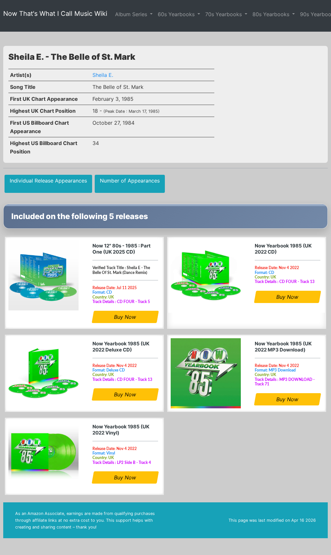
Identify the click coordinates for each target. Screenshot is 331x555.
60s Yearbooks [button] (177, 14)
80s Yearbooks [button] (271, 14)
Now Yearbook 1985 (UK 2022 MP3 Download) (283, 346)
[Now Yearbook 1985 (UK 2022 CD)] (206, 275)
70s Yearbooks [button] (224, 14)
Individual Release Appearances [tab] (48, 180)
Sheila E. (102, 75)
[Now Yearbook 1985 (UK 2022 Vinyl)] (43, 456)
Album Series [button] (132, 14)
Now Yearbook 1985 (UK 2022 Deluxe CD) (120, 346)
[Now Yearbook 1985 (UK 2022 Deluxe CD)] (43, 373)
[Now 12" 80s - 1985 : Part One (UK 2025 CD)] (43, 275)
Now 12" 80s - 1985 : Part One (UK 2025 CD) (121, 249)
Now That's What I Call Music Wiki (55, 13)
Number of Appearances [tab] (130, 180)
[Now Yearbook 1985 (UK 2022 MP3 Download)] (206, 373)
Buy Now (125, 317)
